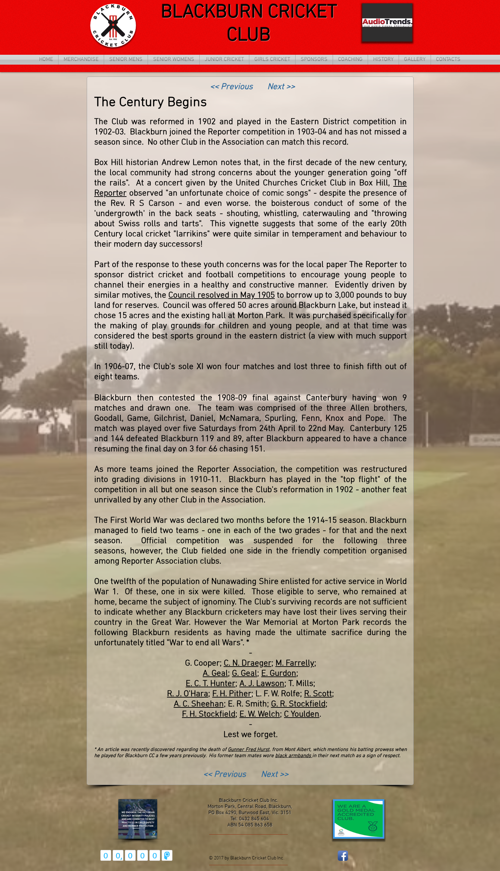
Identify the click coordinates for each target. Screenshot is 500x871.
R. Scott (318, 694)
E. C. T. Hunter (210, 684)
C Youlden (301, 714)
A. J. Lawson (261, 684)
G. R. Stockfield (298, 704)
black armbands (293, 756)
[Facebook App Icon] (343, 856)
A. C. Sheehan (199, 704)
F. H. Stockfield (208, 714)
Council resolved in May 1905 (221, 295)
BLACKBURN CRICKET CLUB (249, 24)
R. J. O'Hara (187, 694)
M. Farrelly (295, 663)
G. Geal (244, 674)
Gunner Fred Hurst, (249, 750)
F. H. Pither (231, 694)
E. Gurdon (278, 674)
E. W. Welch (259, 714)
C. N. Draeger (247, 663)
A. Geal (215, 674)
